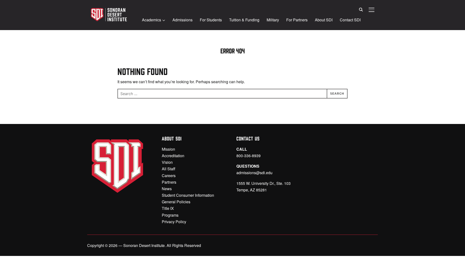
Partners (169, 182)
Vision (167, 162)
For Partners (297, 20)
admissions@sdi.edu (254, 172)
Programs (170, 215)
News (167, 188)
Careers (169, 175)
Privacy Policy (174, 221)
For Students (211, 20)
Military (273, 20)
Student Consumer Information (188, 195)
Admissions (182, 20)
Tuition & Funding (244, 20)
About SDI (324, 20)
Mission (168, 149)
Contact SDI (350, 20)
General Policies (176, 202)
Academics (151, 20)
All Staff (168, 169)
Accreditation (173, 155)
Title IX (168, 208)
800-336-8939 (248, 155)
